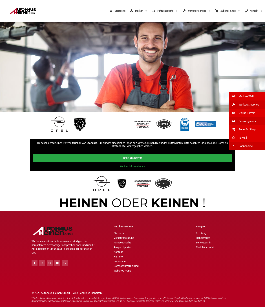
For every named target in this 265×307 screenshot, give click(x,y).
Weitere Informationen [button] (132, 166)
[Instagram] (42, 263)
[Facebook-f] (34, 263)
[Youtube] (57, 263)
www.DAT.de (175, 301)
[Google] (65, 263)
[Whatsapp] (50, 263)
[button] (247, 96)
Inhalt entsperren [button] (132, 157)
